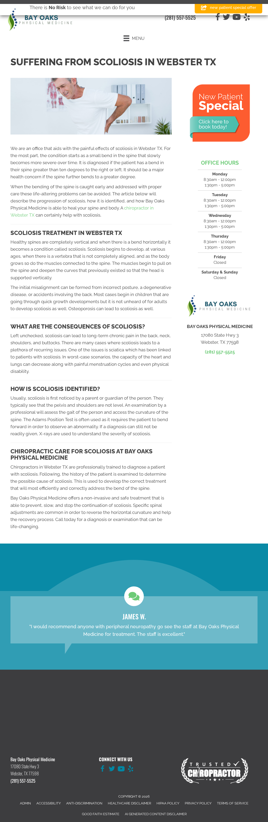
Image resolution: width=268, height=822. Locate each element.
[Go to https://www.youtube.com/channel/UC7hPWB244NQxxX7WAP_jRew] (121, 769)
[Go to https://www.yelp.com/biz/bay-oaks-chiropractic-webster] (130, 769)
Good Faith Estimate (100, 814)
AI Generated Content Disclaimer (156, 814)
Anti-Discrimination (84, 803)
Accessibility (48, 803)
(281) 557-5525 (180, 17)
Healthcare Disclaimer (129, 803)
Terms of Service (232, 803)
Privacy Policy (198, 803)
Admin (25, 803)
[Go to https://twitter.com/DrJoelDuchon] (111, 769)
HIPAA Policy (168, 803)
